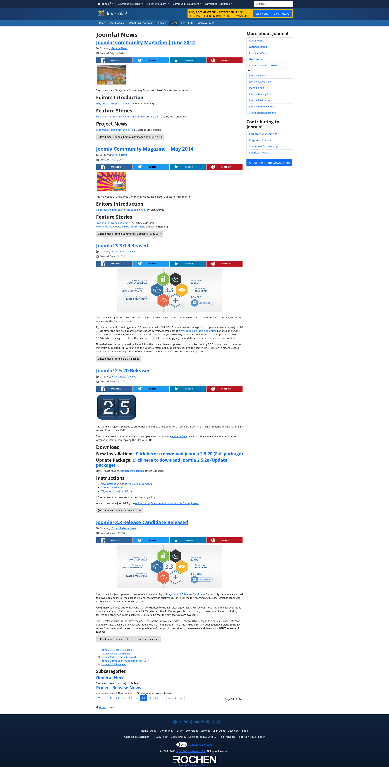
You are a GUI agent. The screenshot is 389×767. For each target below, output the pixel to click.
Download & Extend (129, 3)
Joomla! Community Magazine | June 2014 (145, 42)
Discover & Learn (157, 3)
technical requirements (138, 484)
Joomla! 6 (161, 23)
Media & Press (206, 23)
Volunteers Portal (259, 152)
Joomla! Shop (256, 88)
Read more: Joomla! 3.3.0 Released (119, 358)
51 (124, 698)
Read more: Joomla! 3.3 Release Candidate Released (129, 639)
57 (163, 698)
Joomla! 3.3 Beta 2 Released (116, 653)
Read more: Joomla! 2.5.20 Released (120, 510)
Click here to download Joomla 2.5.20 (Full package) (189, 454)
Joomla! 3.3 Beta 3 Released (116, 650)
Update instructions (112, 487)
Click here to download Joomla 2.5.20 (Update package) (161, 462)
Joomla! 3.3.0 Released (122, 245)
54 (143, 698)
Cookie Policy (178, 736)
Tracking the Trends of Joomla (113, 223)
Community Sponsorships (264, 146)
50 (117, 698)
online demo (142, 503)
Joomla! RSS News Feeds (263, 106)
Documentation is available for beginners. (175, 503)
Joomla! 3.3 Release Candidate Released (142, 522)
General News (119, 48)
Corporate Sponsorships (263, 134)
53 (137, 698)
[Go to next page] (175, 698)
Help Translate (227, 736)
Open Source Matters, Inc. (191, 751)
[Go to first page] (99, 698)
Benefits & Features (140, 23)
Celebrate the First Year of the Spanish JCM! (121, 209)
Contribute (187, 23)
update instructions (132, 470)
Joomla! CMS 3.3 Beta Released (118, 657)
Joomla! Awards (258, 75)
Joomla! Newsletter (260, 100)
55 (150, 698)
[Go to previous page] (105, 698)
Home (101, 23)
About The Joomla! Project (264, 65)
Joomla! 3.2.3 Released (113, 664)
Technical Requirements (263, 112)
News (173, 23)
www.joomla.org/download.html (197, 331)
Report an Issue (247, 736)
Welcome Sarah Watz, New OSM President (120, 226)
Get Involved (256, 59)
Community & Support (186, 3)
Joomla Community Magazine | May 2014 (144, 148)
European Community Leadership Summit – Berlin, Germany (130, 116)
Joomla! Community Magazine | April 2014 (125, 660)
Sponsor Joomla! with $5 (202, 736)
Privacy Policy (160, 736)
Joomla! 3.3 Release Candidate (187, 594)
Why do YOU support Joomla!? (113, 103)
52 (130, 698)
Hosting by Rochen (194, 765)
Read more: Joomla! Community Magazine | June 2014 (131, 137)
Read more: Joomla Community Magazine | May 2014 (130, 233)
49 (111, 698)
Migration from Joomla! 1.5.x (117, 491)
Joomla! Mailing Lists (260, 94)
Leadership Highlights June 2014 (114, 129)
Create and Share (259, 53)
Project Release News (123, 251)
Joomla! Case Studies (261, 81)
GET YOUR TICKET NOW (272, 14)
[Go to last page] (181, 698)
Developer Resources (217, 3)
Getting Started (258, 46)
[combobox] (273, 4)
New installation (110, 484)
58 (169, 698)
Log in (261, 736)
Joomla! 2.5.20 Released (123, 370)
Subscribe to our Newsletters (269, 163)
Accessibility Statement (137, 736)
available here (179, 436)
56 (156, 698)
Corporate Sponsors (260, 140)
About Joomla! (117, 23)
